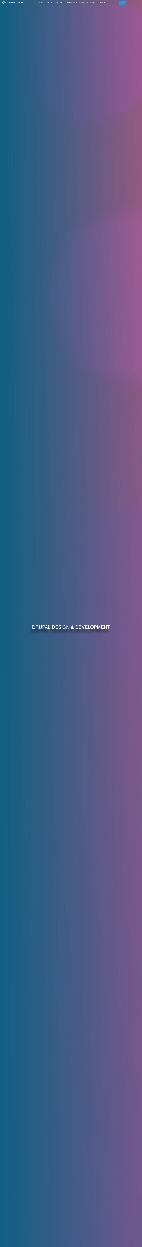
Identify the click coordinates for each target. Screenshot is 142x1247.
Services (71, 2)
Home (41, 2)
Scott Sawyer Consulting (15, 2)
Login (122, 3)
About (49, 2)
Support (83, 2)
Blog (92, 2)
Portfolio (59, 2)
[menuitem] (41, 2)
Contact (101, 2)
